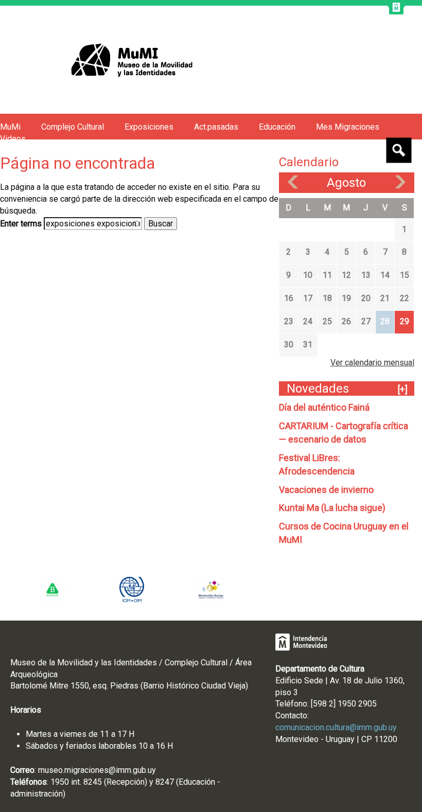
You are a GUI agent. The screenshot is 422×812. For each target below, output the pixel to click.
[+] (403, 389)
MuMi (10, 127)
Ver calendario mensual (372, 362)
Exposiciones (149, 127)
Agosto (346, 182)
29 (404, 321)
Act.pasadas (216, 127)
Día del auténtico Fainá (324, 407)
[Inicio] (109, 59)
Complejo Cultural (72, 127)
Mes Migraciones (347, 127)
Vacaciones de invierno (326, 489)
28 (385, 321)
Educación (277, 127)
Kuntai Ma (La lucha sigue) (332, 507)
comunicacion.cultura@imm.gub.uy (336, 727)
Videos (13, 139)
